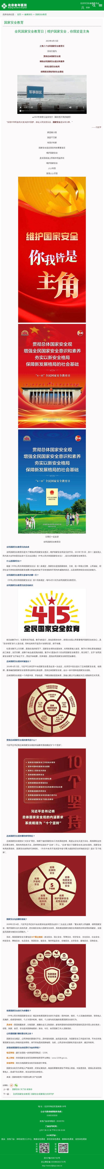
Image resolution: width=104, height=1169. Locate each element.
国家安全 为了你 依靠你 (22, 1089)
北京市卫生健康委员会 (89, 3)
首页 (19, 14)
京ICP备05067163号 (52, 1158)
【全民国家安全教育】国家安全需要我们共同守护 (33, 1094)
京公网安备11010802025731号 (53, 1162)
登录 (88, 8)
